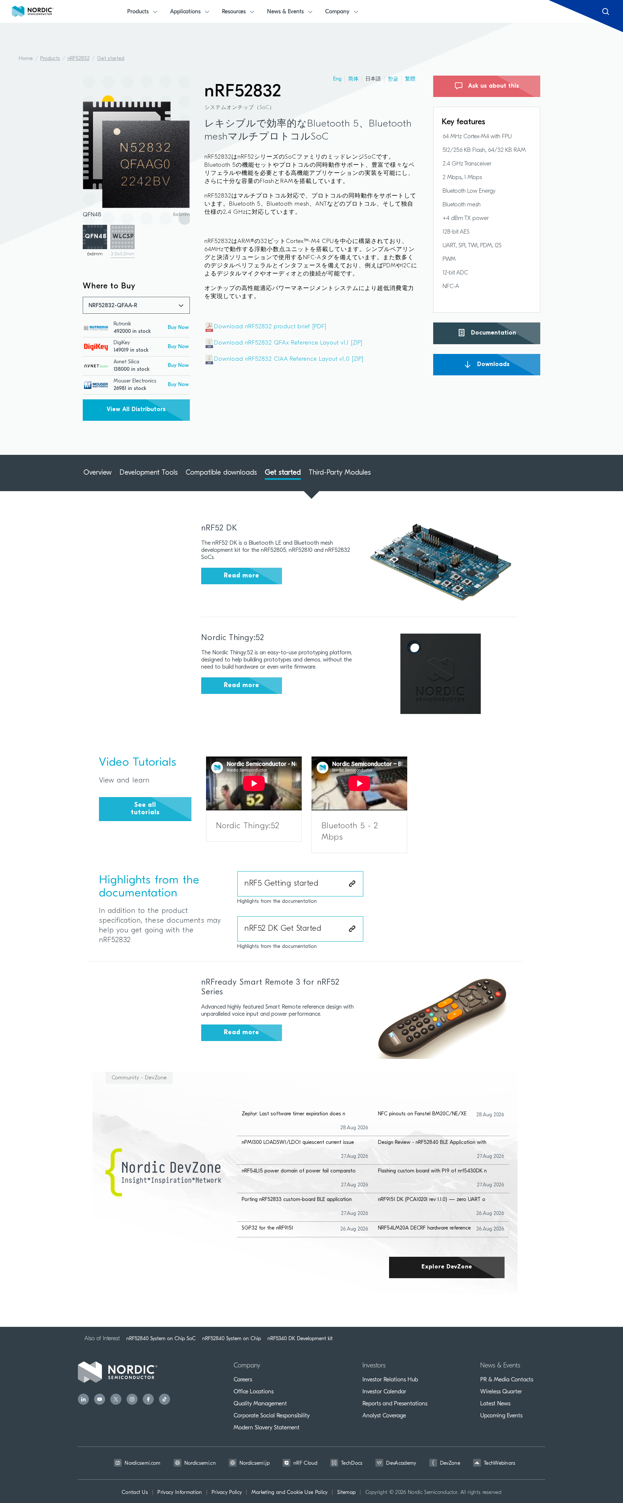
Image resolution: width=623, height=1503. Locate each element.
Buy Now (178, 327)
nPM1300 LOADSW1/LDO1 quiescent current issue (298, 1142)
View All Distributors (136, 410)
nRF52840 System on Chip (231, 1338)
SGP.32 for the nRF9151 (267, 1228)
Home (26, 58)
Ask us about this (492, 86)
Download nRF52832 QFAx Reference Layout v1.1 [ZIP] (288, 343)
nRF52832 (78, 58)
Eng (337, 79)
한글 (393, 79)
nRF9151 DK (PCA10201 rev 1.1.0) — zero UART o (431, 1199)
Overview (97, 473)
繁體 (410, 79)
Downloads (492, 364)
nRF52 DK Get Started (282, 929)
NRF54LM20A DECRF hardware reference (424, 1228)
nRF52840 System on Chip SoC (161, 1338)
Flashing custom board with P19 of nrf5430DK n (432, 1171)
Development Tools (148, 473)
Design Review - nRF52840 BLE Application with (432, 1142)
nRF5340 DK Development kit (300, 1338)
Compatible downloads (221, 473)
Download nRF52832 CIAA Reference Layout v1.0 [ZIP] (289, 359)
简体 (353, 79)
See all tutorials (145, 809)
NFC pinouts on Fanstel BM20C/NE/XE (422, 1114)
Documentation (492, 333)
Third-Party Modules (340, 473)
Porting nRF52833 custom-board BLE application (297, 1199)
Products (50, 58)
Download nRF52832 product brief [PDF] (270, 327)
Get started (110, 58)
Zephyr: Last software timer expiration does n (293, 1114)
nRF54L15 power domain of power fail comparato (299, 1171)
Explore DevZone (446, 1267)
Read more (241, 576)
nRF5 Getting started (281, 884)
